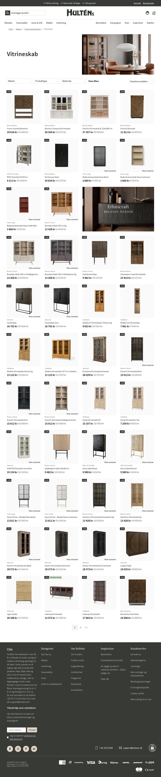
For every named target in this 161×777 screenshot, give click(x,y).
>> (86, 627)
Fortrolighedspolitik (140, 687)
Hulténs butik (77, 660)
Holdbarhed (76, 672)
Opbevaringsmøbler (32, 29)
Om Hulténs (76, 654)
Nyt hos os (46, 654)
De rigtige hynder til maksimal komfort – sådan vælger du (113, 669)
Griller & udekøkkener (51, 684)
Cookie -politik (137, 693)
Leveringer (135, 666)
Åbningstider (148, 3)
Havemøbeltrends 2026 (112, 660)
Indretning (46, 666)
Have (43, 678)
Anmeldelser (77, 689)
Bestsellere (106, 654)
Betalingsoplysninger (140, 681)
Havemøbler (47, 672)
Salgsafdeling (77, 666)
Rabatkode (76, 684)
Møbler (19, 29)
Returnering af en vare (141, 699)
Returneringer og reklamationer (138, 674)
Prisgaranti (76, 678)
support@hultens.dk (19, 701)
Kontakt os (136, 654)
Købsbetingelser (138, 660)
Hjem (11, 29)
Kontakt (137, 3)
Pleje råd (105, 679)
